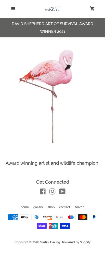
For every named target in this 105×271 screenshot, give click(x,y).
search (79, 207)
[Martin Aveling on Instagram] (52, 192)
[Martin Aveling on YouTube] (62, 192)
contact (64, 207)
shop (51, 207)
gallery (38, 207)
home (25, 207)
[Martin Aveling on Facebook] (43, 192)
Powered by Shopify (76, 242)
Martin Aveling (50, 242)
